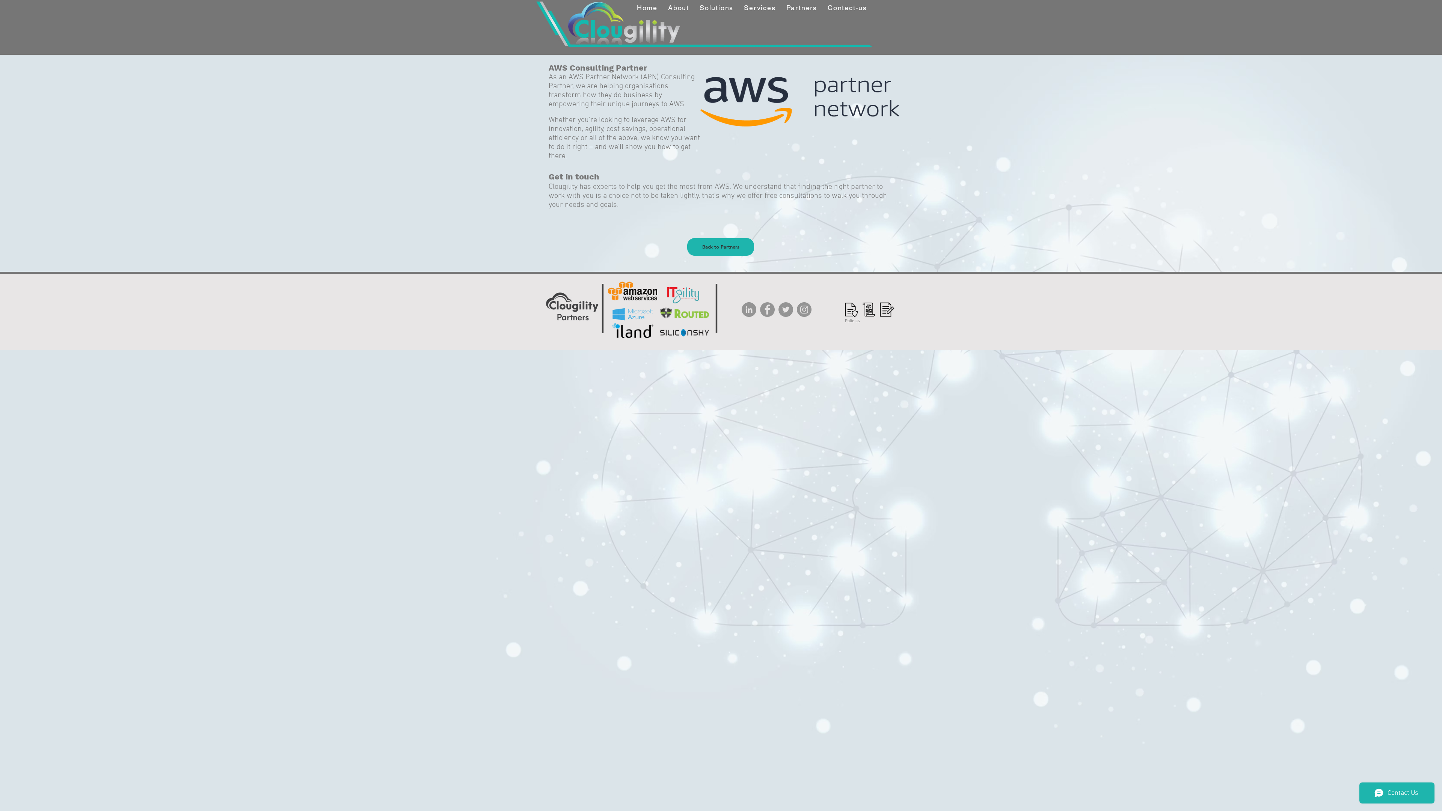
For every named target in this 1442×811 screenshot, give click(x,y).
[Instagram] (804, 309)
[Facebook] (767, 309)
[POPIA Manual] (887, 309)
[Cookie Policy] (868, 309)
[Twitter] (785, 309)
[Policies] (850, 309)
